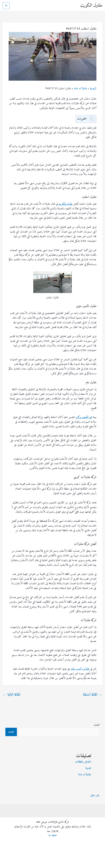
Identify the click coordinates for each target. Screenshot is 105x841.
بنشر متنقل (95, 795)
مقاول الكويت (91, 5)
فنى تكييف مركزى (84, 417)
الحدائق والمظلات (83, 761)
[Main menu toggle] (6, 5)
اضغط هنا (52, 835)
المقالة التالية (11, 695)
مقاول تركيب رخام (80, 668)
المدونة (88, 768)
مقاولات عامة (84, 774)
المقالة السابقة (92, 695)
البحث (97, 724)
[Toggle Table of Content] (91, 118)
